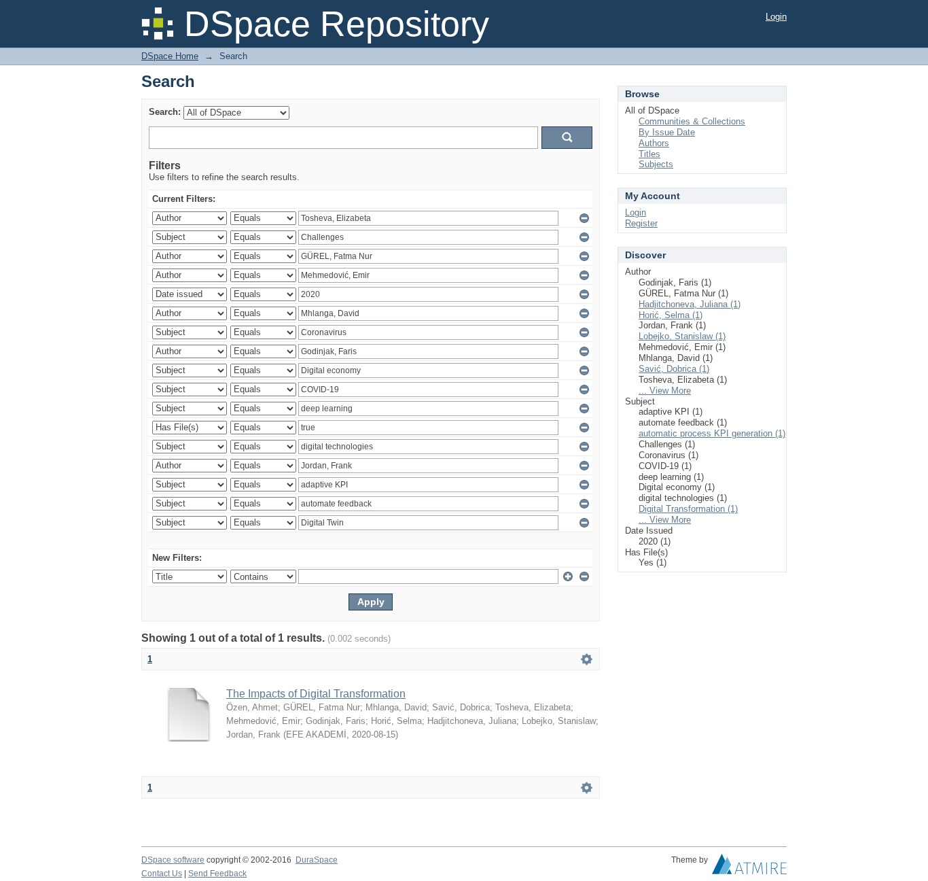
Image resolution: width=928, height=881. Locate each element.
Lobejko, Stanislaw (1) (682, 336)
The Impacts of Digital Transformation (316, 693)
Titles (649, 154)
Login (776, 17)
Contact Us (161, 873)
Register (641, 223)
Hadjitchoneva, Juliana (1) (689, 304)
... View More (665, 390)
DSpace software (172, 860)
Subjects (656, 164)
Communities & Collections (692, 121)
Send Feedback (217, 873)
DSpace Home (169, 56)
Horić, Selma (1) (670, 315)
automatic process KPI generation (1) (712, 433)
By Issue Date (667, 132)
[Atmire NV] (749, 867)
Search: (165, 112)
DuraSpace (317, 860)
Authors (654, 143)
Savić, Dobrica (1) (674, 369)
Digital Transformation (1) (688, 509)
